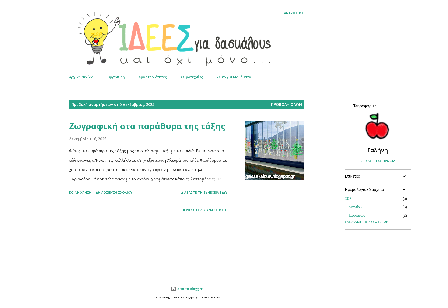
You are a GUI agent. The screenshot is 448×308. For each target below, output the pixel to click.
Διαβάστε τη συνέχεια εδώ (204, 192)
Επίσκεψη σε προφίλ (377, 160)
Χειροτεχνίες (192, 77)
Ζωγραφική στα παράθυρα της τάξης (147, 126)
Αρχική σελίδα (81, 77)
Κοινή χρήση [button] (80, 192)
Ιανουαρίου (357, 215)
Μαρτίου (355, 206)
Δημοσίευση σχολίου (114, 192)
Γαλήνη (378, 150)
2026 (349, 198)
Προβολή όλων (286, 104)
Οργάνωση (116, 77)
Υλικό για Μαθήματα (234, 77)
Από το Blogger (189, 289)
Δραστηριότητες (153, 77)
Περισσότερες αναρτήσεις (204, 210)
